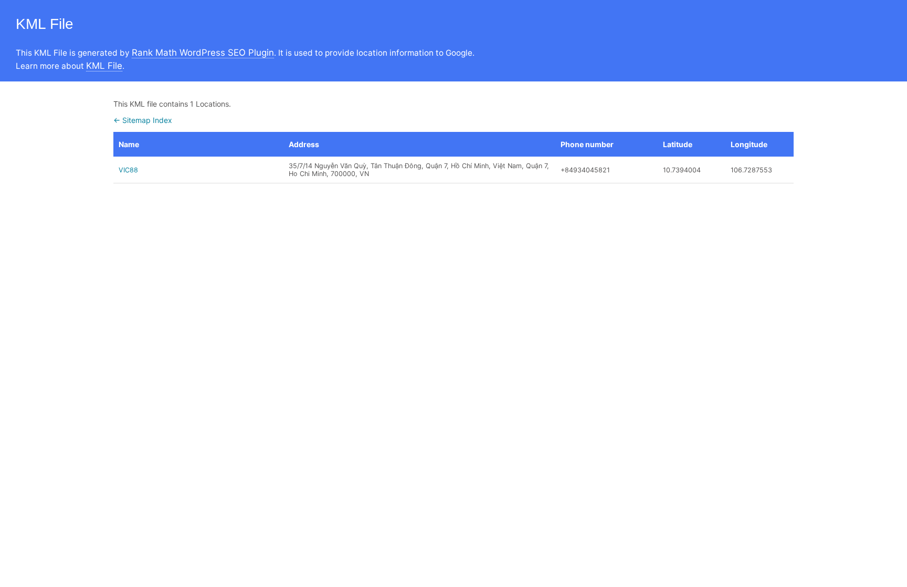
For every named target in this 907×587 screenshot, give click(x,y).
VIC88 (128, 170)
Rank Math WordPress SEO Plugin (203, 52)
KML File (104, 65)
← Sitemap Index (142, 120)
